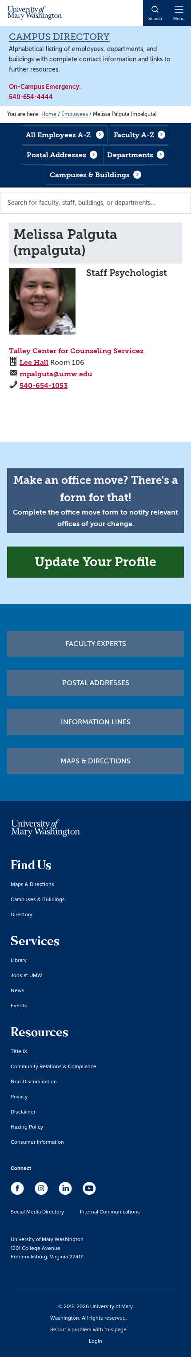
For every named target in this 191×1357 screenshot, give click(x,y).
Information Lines (96, 722)
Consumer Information (37, 1141)
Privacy (19, 1096)
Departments (130, 155)
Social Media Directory (37, 1211)
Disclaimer (23, 1111)
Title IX (19, 1051)
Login (95, 1341)
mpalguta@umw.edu (56, 374)
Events (19, 1005)
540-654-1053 (44, 385)
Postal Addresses (56, 155)
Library (19, 960)
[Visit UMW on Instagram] (42, 1193)
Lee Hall (34, 362)
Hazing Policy (27, 1126)
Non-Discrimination (34, 1081)
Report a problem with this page (88, 1329)
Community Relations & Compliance (53, 1066)
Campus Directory (59, 37)
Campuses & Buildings (90, 175)
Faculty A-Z (134, 135)
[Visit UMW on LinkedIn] (66, 1193)
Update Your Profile (95, 562)
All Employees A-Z (58, 135)
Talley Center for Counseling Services (76, 351)
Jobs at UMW (26, 975)
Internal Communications (110, 1211)
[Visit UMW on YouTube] (89, 1193)
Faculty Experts (95, 644)
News (17, 990)
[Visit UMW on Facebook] (18, 1193)
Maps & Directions (95, 761)
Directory (21, 914)
